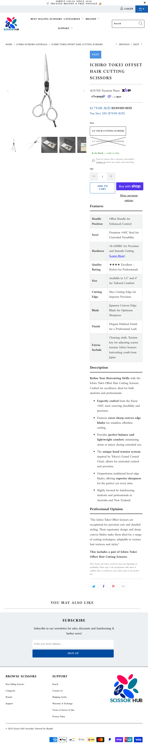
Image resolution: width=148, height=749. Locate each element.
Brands (91, 19)
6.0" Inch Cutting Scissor (108, 131)
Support (64, 28)
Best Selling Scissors (46, 19)
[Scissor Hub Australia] (11, 24)
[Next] (83, 91)
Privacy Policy (58, 717)
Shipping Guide (59, 697)
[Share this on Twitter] (94, 586)
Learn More (117, 256)
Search (55, 684)
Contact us (100, 162)
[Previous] (8, 91)
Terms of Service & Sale (63, 710)
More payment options (129, 198)
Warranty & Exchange (62, 704)
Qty (92, 169)
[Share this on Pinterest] (113, 586)
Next (136, 44)
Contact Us (57, 691)
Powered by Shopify (44, 729)
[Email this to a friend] (123, 586)
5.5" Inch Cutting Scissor (108, 141)
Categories (72, 19)
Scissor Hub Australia (23, 729)
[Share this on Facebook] (104, 586)
